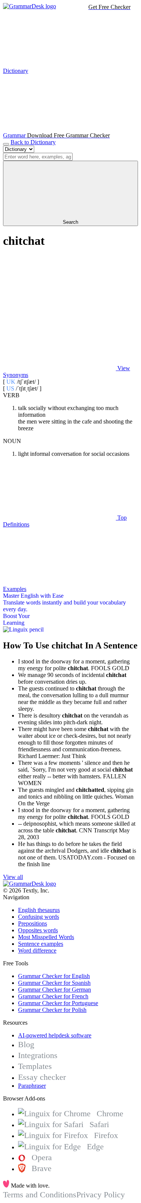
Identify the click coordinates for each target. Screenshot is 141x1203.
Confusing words (38, 917)
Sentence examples (40, 944)
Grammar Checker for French (53, 996)
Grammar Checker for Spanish (54, 983)
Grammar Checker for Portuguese (58, 1003)
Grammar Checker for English (54, 976)
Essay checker (42, 1077)
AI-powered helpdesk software (54, 1035)
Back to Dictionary (33, 142)
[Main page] (29, 6)
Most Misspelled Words (46, 937)
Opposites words (38, 930)
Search (70, 222)
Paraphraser (32, 1085)
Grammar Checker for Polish (52, 1010)
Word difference (37, 950)
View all (13, 877)
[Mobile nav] (6, 144)
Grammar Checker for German (54, 989)
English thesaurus (39, 910)
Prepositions (32, 923)
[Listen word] (59, 310)
